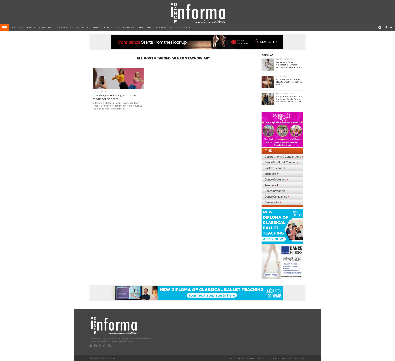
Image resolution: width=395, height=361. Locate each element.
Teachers (270, 185)
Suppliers (270, 173)
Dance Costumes (275, 179)
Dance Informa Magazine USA (240, 358)
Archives (286, 358)
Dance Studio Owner (87, 27)
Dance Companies (276, 196)
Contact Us (111, 27)
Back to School (274, 168)
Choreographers (275, 191)
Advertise (128, 27)
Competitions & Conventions (283, 156)
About (261, 358)
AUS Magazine (164, 27)
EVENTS (31, 27)
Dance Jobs (272, 202)
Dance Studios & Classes (280, 162)
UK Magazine (183, 27)
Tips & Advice (63, 27)
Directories (145, 27)
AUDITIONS (17, 27)
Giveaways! (45, 27)
